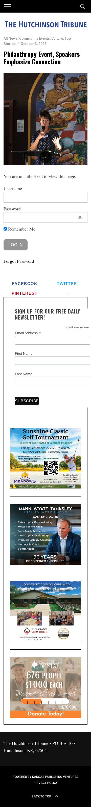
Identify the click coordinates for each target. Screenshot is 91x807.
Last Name (23, 374)
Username (13, 188)
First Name (24, 353)
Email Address (28, 333)
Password (12, 209)
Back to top (41, 796)
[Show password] (79, 217)
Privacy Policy (46, 783)
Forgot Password (19, 261)
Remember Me (21, 229)
